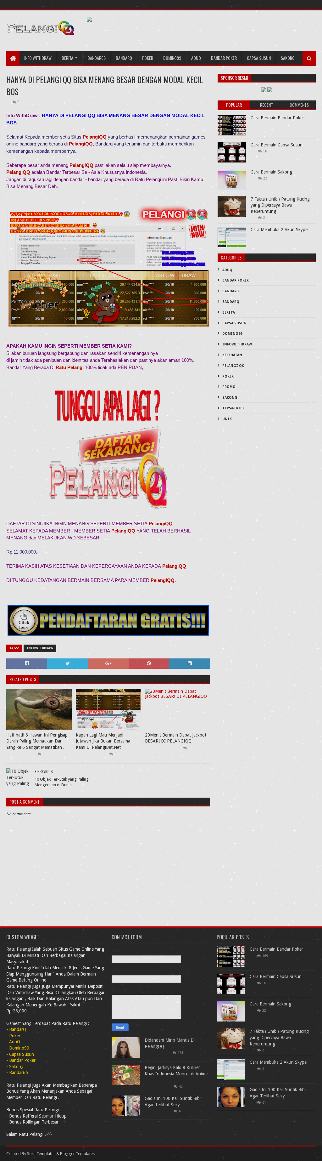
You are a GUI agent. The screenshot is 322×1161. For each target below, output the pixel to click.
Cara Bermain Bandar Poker (277, 117)
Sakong (288, 57)
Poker (147, 57)
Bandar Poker (224, 57)
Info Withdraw (38, 57)
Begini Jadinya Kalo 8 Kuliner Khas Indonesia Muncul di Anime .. (176, 1073)
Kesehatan (232, 355)
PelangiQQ (95, 136)
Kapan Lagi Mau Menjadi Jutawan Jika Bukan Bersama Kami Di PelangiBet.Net (103, 741)
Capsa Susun (259, 57)
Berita (67, 57)
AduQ (196, 57)
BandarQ (230, 302)
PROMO (229, 387)
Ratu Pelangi (70, 367)
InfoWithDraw (40, 648)
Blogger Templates (77, 1153)
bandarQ (124, 57)
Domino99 (172, 57)
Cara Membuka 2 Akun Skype (279, 229)
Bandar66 (96, 57)
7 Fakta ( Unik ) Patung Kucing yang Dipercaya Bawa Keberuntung (280, 205)
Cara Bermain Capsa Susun (277, 144)
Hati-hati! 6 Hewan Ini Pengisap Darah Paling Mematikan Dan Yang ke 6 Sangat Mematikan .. (37, 741)
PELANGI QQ (233, 366)
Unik (227, 419)
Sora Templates (41, 1153)
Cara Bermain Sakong (271, 171)
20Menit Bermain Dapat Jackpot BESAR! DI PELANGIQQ (175, 738)
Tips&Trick (233, 408)
